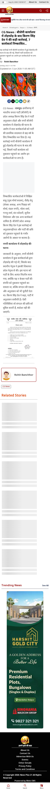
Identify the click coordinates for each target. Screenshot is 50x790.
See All (45, 585)
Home (5, 28)
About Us (33, 2)
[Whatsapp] (17, 101)
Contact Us (44, 2)
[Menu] (46, 11)
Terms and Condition (25, 769)
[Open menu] (4, 10)
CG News (6, 386)
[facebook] (9, 101)
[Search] (41, 11)
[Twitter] (13, 101)
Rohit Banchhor (11, 61)
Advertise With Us (25, 756)
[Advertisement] (18, 180)
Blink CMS (30, 781)
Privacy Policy (25, 766)
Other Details (25, 763)
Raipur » (23, 28)
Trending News (11, 585)
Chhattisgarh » (14, 28)
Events (25, 760)
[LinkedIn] (21, 101)
